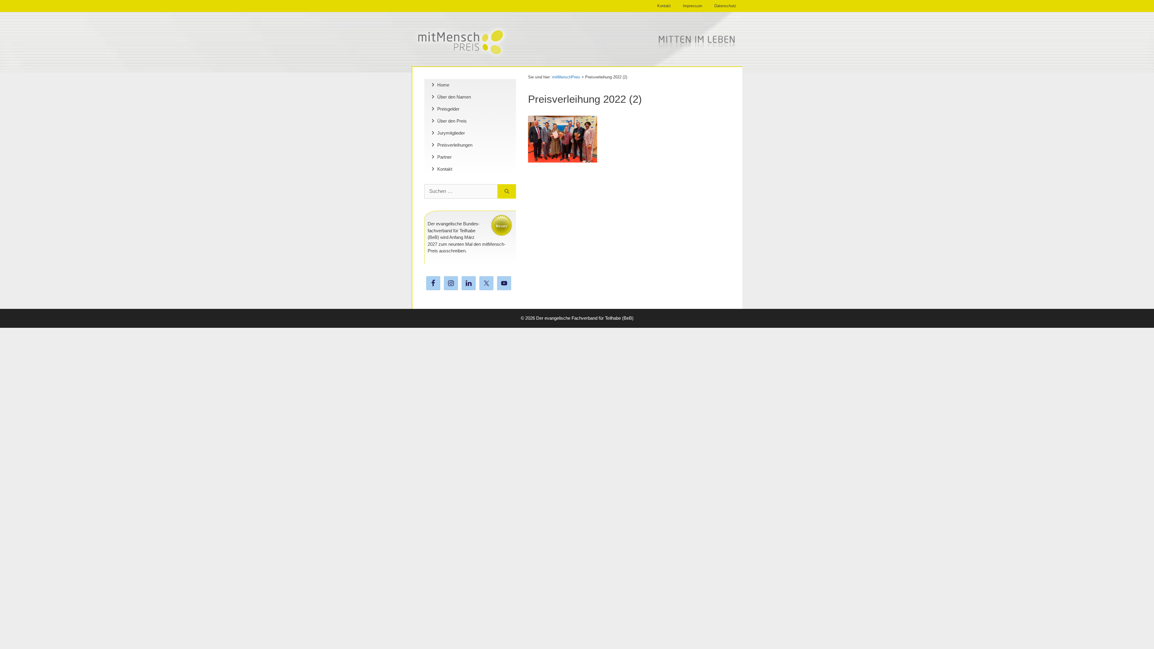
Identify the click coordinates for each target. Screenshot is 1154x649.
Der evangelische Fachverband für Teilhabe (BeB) (584, 318)
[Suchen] (507, 191)
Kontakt (664, 6)
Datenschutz (725, 6)
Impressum (692, 6)
